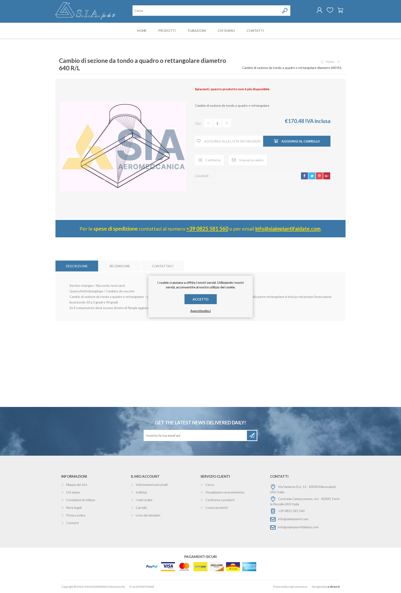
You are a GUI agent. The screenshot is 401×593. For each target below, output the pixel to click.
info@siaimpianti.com (293, 519)
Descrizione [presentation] (77, 266)
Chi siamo (73, 492)
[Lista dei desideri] (330, 10)
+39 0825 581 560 (207, 229)
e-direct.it (333, 586)
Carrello (340, 10)
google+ (326, 175)
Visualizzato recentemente (224, 492)
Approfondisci (200, 311)
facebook (304, 175)
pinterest (319, 175)
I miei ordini (144, 500)
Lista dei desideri (148, 515)
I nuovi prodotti (216, 507)
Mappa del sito (76, 485)
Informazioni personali (152, 485)
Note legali (74, 507)
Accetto (201, 299)
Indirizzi (141, 492)
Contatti (72, 523)
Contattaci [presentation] (163, 266)
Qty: (198, 123)
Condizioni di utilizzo (80, 500)
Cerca (209, 485)
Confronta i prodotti (220, 500)
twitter (311, 175)
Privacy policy (76, 515)
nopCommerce (297, 586)
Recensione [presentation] (120, 266)
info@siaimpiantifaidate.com (287, 229)
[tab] (76, 266)
